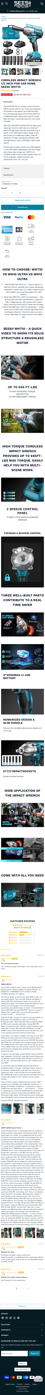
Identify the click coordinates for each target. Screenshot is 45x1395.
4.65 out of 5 (28, 925)
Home (3, 16)
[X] (14, 1317)
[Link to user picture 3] (30, 1108)
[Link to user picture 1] (6, 1108)
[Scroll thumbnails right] (42, 72)
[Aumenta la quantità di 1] (20, 193)
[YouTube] (18, 1317)
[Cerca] (6, 3)
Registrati (35, 1353)
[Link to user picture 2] (18, 1108)
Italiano (21, 1363)
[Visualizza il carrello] (42, 3)
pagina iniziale (10, 1384)
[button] (6, 90)
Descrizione (8, 102)
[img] (5, 955)
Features (6, 168)
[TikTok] (10, 1317)
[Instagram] (6, 1317)
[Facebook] (2, 1317)
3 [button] (23, 1288)
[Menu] (2, 3)
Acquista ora (22, 207)
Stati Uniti (21, 1369)
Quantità (4, 188)
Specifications (8, 175)
